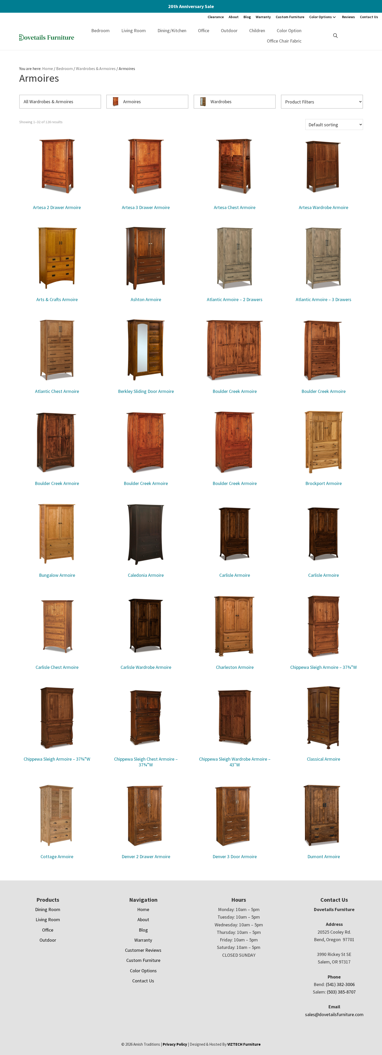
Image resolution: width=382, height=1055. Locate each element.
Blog (247, 17)
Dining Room (47, 909)
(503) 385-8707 (341, 992)
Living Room (133, 30)
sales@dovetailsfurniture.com (334, 1014)
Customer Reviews (143, 950)
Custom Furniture (290, 17)
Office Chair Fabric (284, 41)
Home (143, 909)
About (234, 17)
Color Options (320, 17)
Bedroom (100, 30)
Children (257, 30)
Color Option (289, 30)
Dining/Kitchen (171, 30)
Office (203, 30)
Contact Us (369, 17)
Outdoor (229, 30)
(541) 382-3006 (340, 984)
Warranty (263, 17)
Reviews (348, 17)
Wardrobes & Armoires (96, 68)
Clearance (216, 17)
